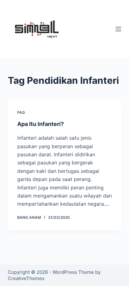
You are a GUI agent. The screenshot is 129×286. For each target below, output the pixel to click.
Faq (21, 112)
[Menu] (118, 29)
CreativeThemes (26, 278)
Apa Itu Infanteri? (40, 124)
